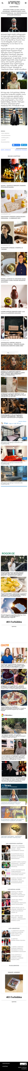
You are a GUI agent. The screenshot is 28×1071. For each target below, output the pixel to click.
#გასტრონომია (5, 135)
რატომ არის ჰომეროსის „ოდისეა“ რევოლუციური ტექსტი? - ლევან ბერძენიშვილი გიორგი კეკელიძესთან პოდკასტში (18, 849)
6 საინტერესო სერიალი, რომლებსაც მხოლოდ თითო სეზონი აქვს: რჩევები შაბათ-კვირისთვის (18, 934)
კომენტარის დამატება (21, 149)
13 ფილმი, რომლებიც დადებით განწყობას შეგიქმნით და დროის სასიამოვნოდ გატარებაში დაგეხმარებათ (18, 950)
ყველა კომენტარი (6, 149)
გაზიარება (17, 145)
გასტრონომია (14, 7)
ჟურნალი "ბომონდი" (14, 972)
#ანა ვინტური (5, 133)
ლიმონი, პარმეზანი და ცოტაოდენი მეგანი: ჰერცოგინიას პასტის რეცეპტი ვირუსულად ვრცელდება (13, 280)
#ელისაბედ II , (5, 137)
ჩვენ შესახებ (6, 1063)
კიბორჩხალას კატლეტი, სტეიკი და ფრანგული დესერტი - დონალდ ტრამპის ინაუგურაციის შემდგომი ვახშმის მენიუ (12, 344)
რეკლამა (5, 1066)
